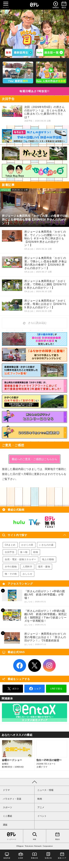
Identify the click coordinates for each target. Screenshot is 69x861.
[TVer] (19, 52)
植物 (35, 552)
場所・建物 (44, 566)
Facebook (19, 665)
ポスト (15, 688)
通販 (5, 824)
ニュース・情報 (45, 790)
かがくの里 (27, 545)
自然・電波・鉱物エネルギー (20, 559)
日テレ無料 (50, 522)
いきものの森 (46, 545)
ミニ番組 (7, 816)
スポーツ (7, 807)
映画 (39, 799)
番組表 (57, 839)
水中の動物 (11, 566)
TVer (34, 522)
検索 (34, 839)
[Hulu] (50, 52)
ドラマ (6, 790)
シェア (37, 688)
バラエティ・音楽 (12, 799)
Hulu (19, 522)
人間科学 (27, 566)
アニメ (40, 807)
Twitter (34, 665)
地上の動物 (48, 559)
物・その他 (11, 574)
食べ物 (23, 552)
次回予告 (9, 552)
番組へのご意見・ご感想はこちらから (34, 459)
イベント (42, 816)
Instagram (49, 665)
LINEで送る (56, 688)
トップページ (11, 839)
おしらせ (27, 574)
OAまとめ (10, 545)
